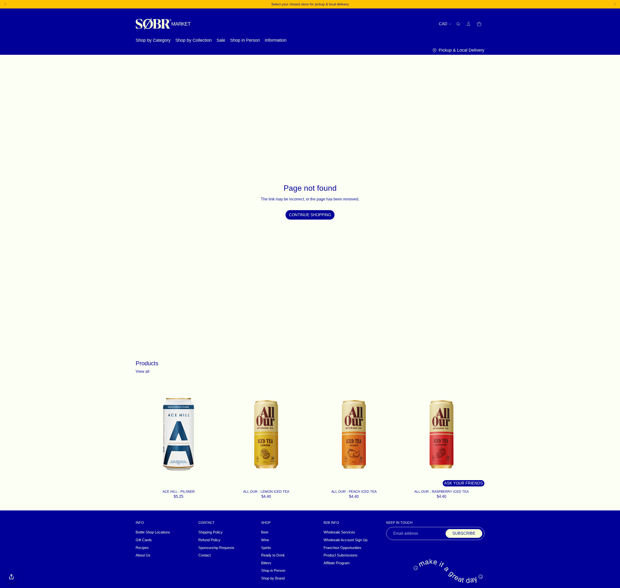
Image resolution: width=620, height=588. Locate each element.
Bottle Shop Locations (153, 532)
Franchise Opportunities (342, 548)
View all (142, 371)
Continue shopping (310, 215)
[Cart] (479, 23)
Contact (204, 555)
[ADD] (215, 481)
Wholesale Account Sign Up (345, 540)
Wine (265, 540)
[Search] (458, 23)
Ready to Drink (273, 555)
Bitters (266, 563)
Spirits (266, 548)
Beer (265, 532)
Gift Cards (144, 540)
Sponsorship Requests (216, 548)
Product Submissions (340, 555)
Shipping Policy (210, 532)
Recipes (142, 548)
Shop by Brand (273, 578)
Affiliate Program (337, 563)
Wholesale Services (339, 532)
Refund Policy (209, 540)
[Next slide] (301, 434)
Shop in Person (273, 571)
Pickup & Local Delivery (461, 50)
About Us (143, 555)
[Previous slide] (230, 434)
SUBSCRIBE (463, 534)
